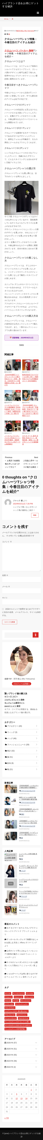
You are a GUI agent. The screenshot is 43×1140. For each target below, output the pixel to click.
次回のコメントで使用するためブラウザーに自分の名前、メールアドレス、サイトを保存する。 (21, 612)
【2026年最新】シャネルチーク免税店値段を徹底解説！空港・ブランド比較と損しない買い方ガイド (29, 788)
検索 (35, 634)
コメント (7, 542)
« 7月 (6, 1118)
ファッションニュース (18, 745)
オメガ (8, 1000)
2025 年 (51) (11, 1049)
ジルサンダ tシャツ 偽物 (14, 700)
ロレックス (29, 997)
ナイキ (8, 993)
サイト (5, 598)
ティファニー (26, 1000)
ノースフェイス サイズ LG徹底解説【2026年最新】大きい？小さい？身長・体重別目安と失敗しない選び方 (12, 409)
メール (6, 587)
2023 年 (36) (11, 1061)
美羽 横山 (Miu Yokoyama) (26, 31)
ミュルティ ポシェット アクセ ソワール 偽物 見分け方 (28, 866)
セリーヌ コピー (11, 696)
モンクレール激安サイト (14, 703)
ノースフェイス (19, 993)
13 (21, 1098)
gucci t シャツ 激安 (12, 706)
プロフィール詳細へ (21, 684)
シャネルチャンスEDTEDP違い (16, 1029)
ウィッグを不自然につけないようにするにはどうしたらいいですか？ (28, 893)
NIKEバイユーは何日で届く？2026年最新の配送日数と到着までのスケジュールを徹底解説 (29, 800)
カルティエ (19, 997)
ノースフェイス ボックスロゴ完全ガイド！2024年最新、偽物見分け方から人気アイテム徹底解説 (12, 440)
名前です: (8, 679)
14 (26, 1098)
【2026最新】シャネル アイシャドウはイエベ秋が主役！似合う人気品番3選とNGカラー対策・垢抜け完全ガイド (28, 824)
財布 (10, 763)
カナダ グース (24, 1018)
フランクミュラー (22, 1004)
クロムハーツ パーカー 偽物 (18, 50)
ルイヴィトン (22, 1015)
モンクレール (10, 1015)
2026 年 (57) (11, 1043)
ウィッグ (12, 732)
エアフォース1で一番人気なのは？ (17, 1011)
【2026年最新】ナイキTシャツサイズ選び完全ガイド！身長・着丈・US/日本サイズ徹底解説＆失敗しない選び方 (28, 835)
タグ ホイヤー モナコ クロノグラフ (21, 928)
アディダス (9, 1004)
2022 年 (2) (11, 1067)
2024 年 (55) (11, 1055)
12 (17, 1098)
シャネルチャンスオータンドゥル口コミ (18, 1025)
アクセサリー (14, 726)
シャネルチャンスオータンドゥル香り (18, 1022)
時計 (11, 751)
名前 (5, 575)
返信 (34, 515)
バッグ (11, 738)
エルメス (9, 997)
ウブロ (16, 1000)
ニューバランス (11, 1018)
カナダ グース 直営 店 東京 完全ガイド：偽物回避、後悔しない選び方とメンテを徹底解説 (30, 440)
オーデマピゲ (10, 1007)
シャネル (30, 993)
